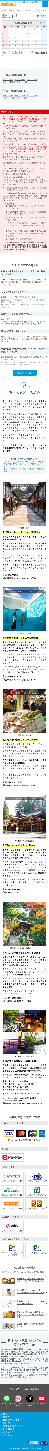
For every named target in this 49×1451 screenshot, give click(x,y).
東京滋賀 (32, 95)
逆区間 (42, 16)
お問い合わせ (7, 1435)
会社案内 (5, 1417)
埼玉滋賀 (8, 95)
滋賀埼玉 (8, 80)
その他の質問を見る (24, 373)
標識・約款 (6, 1423)
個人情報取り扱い (9, 1429)
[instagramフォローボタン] (18, 1398)
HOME (5, 1414)
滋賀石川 (22, 82)
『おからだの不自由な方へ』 (30, 339)
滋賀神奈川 (9, 82)
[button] (33, 1443)
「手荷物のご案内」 (36, 126)
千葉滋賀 (20, 95)
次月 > (42, 23)
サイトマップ (7, 1432)
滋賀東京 (32, 80)
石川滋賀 (22, 98)
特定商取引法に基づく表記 (12, 1426)
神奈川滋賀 (9, 98)
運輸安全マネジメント (10, 1420)
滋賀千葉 (20, 80)
